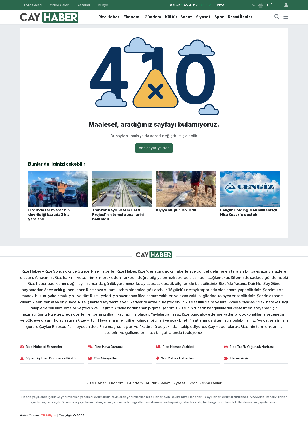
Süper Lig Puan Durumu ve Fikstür (51, 358)
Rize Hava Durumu (109, 347)
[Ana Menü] (285, 17)
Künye (103, 5)
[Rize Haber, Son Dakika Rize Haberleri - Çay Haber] (49, 17)
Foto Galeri (33, 5)
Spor (219, 17)
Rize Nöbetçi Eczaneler (44, 347)
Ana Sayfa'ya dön (154, 148)
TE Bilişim (48, 415)
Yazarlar (83, 5)
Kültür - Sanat (178, 17)
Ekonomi (131, 17)
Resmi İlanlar (240, 17)
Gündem (152, 17)
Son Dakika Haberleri (177, 358)
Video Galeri (59, 5)
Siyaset (203, 17)
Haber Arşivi (239, 358)
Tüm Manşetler (105, 358)
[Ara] (277, 17)
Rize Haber (108, 17)
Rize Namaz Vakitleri (178, 347)
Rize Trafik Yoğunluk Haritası (252, 347)
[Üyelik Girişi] (284, 5)
